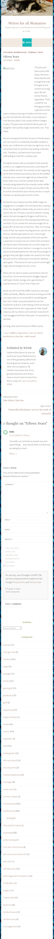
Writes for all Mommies (27, 23)
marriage (7, 782)
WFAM (17, 60)
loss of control (36, 333)
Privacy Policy (19, 582)
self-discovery (9, 868)
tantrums (7, 904)
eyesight (7, 673)
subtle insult (30, 336)
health (6, 724)
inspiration (7, 738)
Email (8, 519)
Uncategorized (10, 926)
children (8, 52)
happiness (7, 709)
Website (8, 539)
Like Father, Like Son (13, 399)
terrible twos (35, 52)
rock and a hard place (13, 847)
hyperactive (23, 333)
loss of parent (9, 767)
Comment (10, 484)
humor (6, 731)
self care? (7, 861)
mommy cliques (10, 796)
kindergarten (9, 753)
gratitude (7, 695)
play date (19, 336)
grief (5, 702)
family (6, 681)
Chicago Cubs (9, 652)
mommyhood (20, 52)
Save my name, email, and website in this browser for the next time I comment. (12, 557)
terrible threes (9, 912)
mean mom (8, 789)
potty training (9, 839)
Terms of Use (35, 582)
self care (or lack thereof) (14, 854)
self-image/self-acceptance (16, 876)
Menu (29, 42)
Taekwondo (8, 897)
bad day (7, 644)
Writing (10, 818)
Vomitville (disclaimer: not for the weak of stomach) (29, 410)
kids (5, 745)
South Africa (8, 883)
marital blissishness (11, 774)
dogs (5, 666)
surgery (6, 890)
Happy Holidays (10, 717)
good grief (7, 688)
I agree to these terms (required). (13, 590)
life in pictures (9, 760)
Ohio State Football (12, 825)
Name (8, 529)
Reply (12, 453)
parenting (7, 832)
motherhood (8, 336)
